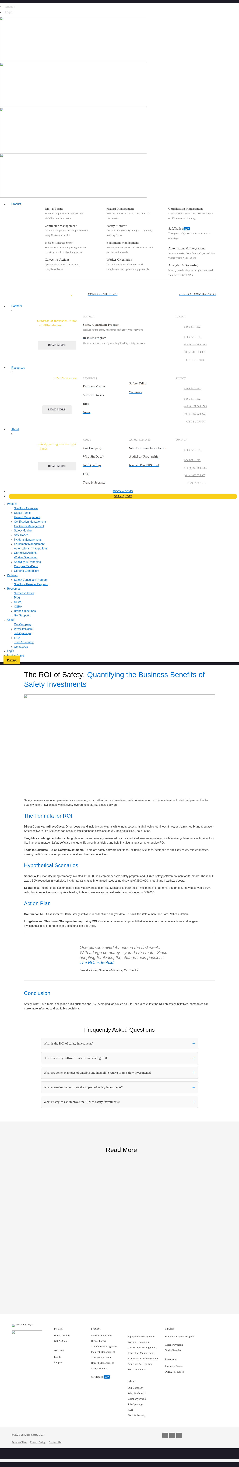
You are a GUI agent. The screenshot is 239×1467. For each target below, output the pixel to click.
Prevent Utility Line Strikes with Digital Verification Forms (74, 1266)
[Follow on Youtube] (165, 1435)
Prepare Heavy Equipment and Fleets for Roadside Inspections (79, 1174)
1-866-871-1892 (192, 326)
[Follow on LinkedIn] (179, 1435)
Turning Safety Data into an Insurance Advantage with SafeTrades (81, 1218)
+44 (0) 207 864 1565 (195, 344)
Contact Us (55, 1442)
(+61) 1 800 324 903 (194, 352)
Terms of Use (19, 1442)
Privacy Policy (37, 1442)
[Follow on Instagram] (172, 1435)
